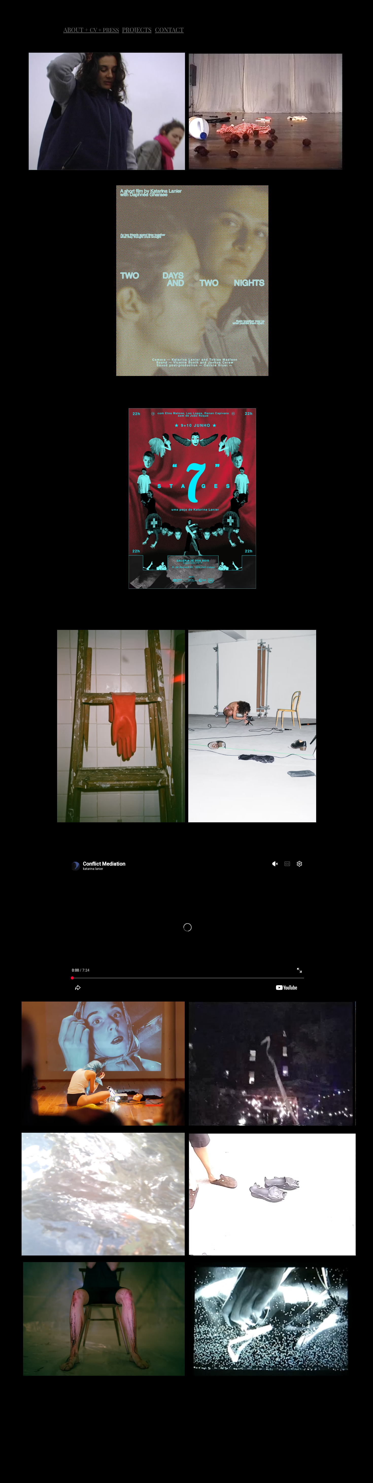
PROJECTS (136, 29)
